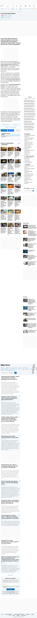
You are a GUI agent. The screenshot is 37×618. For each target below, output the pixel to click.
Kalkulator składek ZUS (28, 147)
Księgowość (2, 8)
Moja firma (7, 11)
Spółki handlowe (27, 158)
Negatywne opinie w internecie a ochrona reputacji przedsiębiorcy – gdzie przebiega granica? (29, 104)
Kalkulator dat (26, 154)
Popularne (26, 98)
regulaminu (13, 586)
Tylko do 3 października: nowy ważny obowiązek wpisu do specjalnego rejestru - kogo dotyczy (29, 129)
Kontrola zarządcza (27, 161)
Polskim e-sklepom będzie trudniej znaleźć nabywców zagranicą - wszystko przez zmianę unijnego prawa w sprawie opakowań (29, 106)
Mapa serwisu (23, 615)
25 (26, 190)
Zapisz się (10, 589)
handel (6, 87)
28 (31, 190)
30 (34, 190)
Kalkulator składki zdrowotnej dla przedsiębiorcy (29, 136)
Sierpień (33, 188)
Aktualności (11, 11)
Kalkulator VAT (26, 148)
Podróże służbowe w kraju (28, 175)
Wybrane (33, 98)
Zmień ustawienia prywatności (19, 614)
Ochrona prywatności (8, 614)
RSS (10, 615)
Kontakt (13, 615)
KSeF (36, 8)
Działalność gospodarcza (28, 157)
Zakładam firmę (8, 367)
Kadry (6, 8)
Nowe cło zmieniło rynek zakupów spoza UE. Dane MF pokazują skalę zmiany (30, 114)
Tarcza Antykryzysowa (8, 370)
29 (33, 190)
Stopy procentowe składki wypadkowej (28, 172)
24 (25, 190)
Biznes (9, 8)
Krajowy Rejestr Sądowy (28, 162)
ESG (14, 370)
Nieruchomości (28, 8)
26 (28, 190)
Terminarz (28, 188)
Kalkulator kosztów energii (28, 144)
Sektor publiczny (12, 9)
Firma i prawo (26, 223)
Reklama (18, 615)
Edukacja (32, 8)
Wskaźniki (28, 164)
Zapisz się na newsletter (12, 127)
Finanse (19, 367)
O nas (2, 614)
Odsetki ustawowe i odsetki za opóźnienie (29, 167)
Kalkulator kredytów (27, 146)
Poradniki (2, 370)
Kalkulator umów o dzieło (28, 143)
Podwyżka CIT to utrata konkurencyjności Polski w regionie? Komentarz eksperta (29, 122)
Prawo (17, 8)
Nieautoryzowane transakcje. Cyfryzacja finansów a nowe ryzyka (29, 109)
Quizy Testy (26, 183)
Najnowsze (30, 98)
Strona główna (3, 11)
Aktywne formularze (30, 156)
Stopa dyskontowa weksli (28, 182)
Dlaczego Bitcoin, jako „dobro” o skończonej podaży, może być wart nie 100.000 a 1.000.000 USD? (29, 111)
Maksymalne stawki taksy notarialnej (28, 180)
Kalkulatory (28, 134)
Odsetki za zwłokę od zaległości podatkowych (29, 169)
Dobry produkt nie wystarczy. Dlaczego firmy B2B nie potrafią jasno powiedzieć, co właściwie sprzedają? (29, 127)
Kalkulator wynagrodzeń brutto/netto (28, 140)
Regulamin (28, 614)
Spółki (13, 367)
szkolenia (2, 89)
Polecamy (25, 297)
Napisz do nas (16, 124)
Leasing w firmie (24, 367)
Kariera (32, 614)
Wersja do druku (6, 124)
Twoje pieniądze (20, 9)
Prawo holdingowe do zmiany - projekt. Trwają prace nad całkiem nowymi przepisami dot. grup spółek (30, 119)
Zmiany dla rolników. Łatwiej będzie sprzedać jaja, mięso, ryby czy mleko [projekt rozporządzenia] (29, 116)
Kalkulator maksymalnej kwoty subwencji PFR (29, 151)
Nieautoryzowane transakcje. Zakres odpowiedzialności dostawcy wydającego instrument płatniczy (30, 101)
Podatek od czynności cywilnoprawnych (27, 177)
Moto (24, 8)
